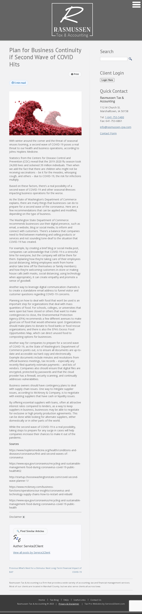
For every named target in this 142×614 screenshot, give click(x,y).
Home (42, 599)
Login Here (107, 80)
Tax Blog (54, 599)
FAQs (66, 599)
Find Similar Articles (30, 531)
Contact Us (95, 599)
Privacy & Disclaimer (69, 603)
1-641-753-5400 (114, 117)
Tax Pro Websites (93, 603)
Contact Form (108, 133)
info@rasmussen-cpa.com (115, 127)
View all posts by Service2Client (31, 552)
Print (75, 74)
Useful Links (79, 599)
